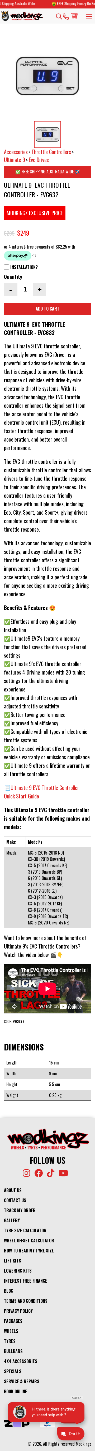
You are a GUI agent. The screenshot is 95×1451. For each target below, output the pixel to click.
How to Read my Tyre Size (29, 1250)
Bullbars (13, 1351)
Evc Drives (39, 160)
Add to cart (47, 309)
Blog (8, 1291)
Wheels (11, 1331)
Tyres (10, 1341)
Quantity (13, 276)
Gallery (12, 1220)
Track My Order (20, 1210)
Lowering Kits (18, 1271)
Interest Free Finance (25, 1281)
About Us (13, 1190)
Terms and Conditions (26, 1301)
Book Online (15, 1391)
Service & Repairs (21, 1381)
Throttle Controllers (51, 152)
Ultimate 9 (14, 160)
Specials (12, 1371)
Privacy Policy (18, 1311)
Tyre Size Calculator (25, 1230)
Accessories (16, 152)
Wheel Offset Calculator (29, 1240)
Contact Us (15, 1200)
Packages (13, 1321)
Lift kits (12, 1260)
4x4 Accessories (20, 1361)
